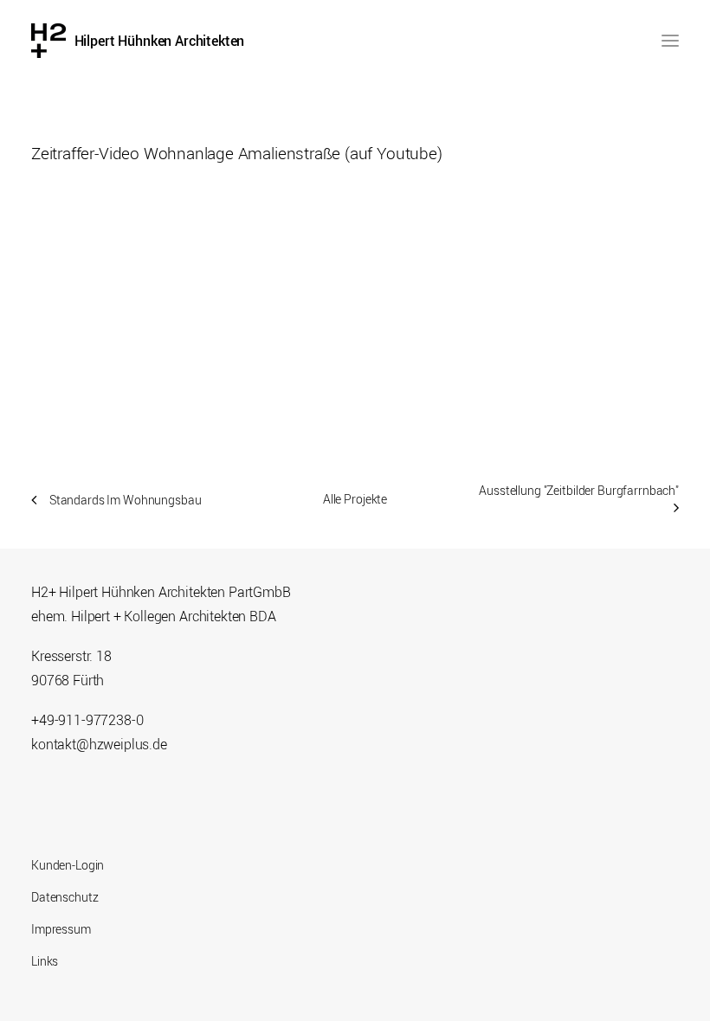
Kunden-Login (67, 865)
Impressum (61, 929)
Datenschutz (64, 897)
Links (44, 961)
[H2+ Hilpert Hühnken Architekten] (48, 40)
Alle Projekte (355, 499)
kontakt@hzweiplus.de (99, 744)
